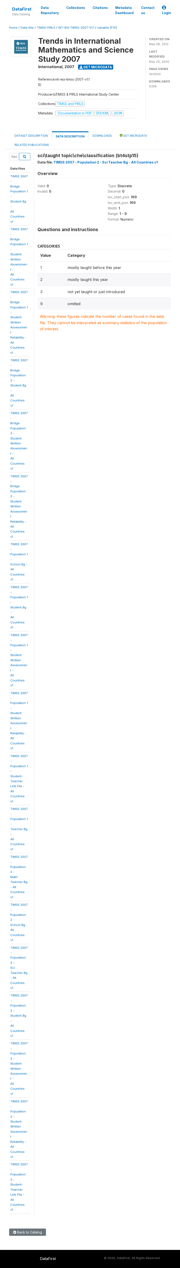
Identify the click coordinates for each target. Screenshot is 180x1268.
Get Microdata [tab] (135, 135)
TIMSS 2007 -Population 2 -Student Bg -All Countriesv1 (19, 1015)
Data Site (27, 27)
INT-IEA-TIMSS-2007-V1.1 (76, 27)
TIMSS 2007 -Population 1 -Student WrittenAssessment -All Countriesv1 (19, 660)
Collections (75, 8)
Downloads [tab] (102, 135)
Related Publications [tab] (32, 145)
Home (13, 27)
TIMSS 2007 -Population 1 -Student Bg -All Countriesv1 (19, 607)
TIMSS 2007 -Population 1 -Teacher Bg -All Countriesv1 (19, 829)
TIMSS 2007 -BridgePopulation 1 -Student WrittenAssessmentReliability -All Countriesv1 (19, 322)
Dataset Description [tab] (31, 135)
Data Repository (50, 10)
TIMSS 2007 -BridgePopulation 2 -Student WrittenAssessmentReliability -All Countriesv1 (19, 506)
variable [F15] (107, 27)
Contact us (147, 10)
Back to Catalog (29, 1232)
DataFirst (21, 9)
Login (166, 13)
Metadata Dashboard (124, 10)
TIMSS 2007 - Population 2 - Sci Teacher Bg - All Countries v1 (105, 162)
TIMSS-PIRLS (46, 27)
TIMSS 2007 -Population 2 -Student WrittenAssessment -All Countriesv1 (19, 1068)
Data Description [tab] (70, 136)
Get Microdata (97, 67)
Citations (100, 8)
